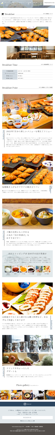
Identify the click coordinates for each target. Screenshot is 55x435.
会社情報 (28, 426)
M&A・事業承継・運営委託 (37, 426)
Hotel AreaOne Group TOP (18, 426)
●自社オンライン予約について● (27, 420)
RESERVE (27, 417)
